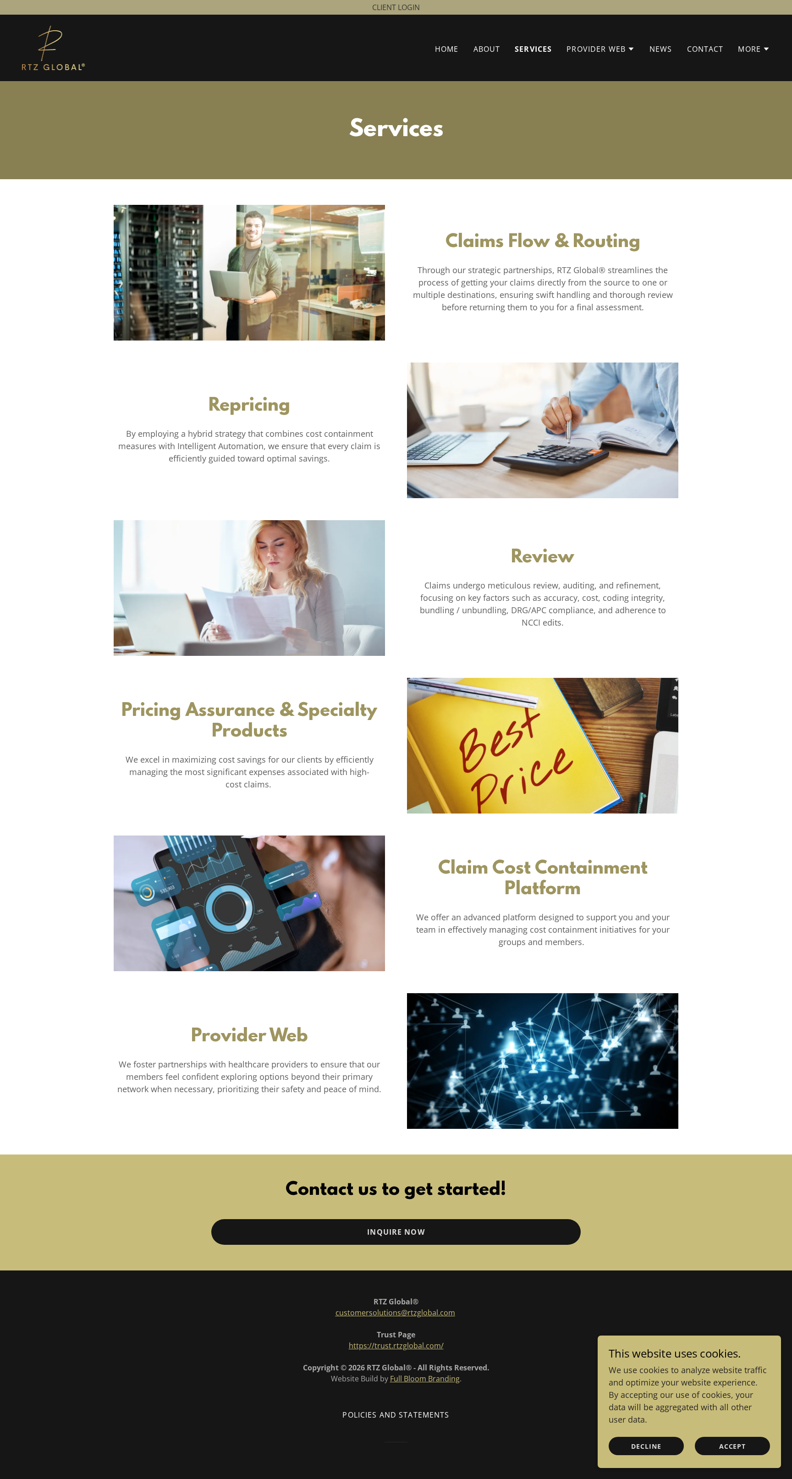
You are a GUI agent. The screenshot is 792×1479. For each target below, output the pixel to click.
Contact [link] (705, 49)
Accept (732, 1446)
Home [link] (447, 49)
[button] (600, 49)
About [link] (486, 49)
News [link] (660, 49)
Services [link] (533, 49)
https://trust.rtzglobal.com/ (396, 1346)
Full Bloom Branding (425, 1379)
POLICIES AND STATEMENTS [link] (395, 1415)
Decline (646, 1446)
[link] (54, 46)
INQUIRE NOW (396, 1232)
